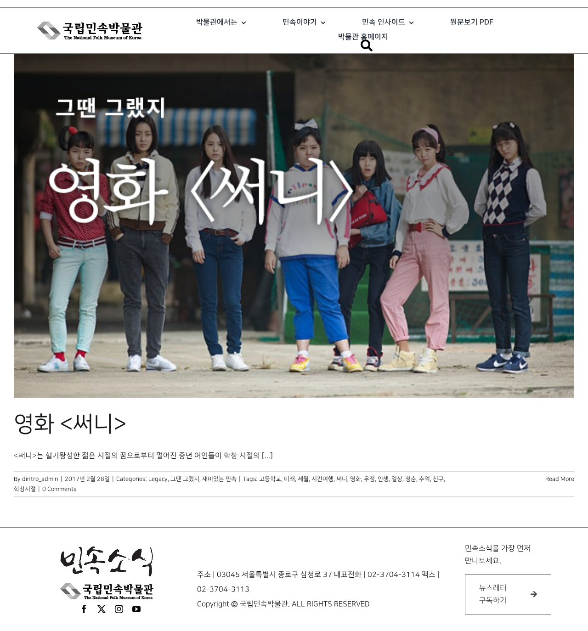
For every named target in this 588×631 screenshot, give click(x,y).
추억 (424, 479)
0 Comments (59, 489)
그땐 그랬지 (184, 479)
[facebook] (84, 609)
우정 (369, 479)
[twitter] (101, 609)
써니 (341, 479)
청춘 (410, 479)
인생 (383, 479)
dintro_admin (40, 479)
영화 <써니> (70, 424)
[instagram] (119, 609)
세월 (303, 479)
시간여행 (322, 479)
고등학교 (270, 479)
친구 (438, 479)
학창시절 (25, 489)
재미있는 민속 (219, 479)
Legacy (158, 479)
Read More (559, 479)
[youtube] (136, 609)
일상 (396, 479)
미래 (289, 479)
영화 (355, 479)
